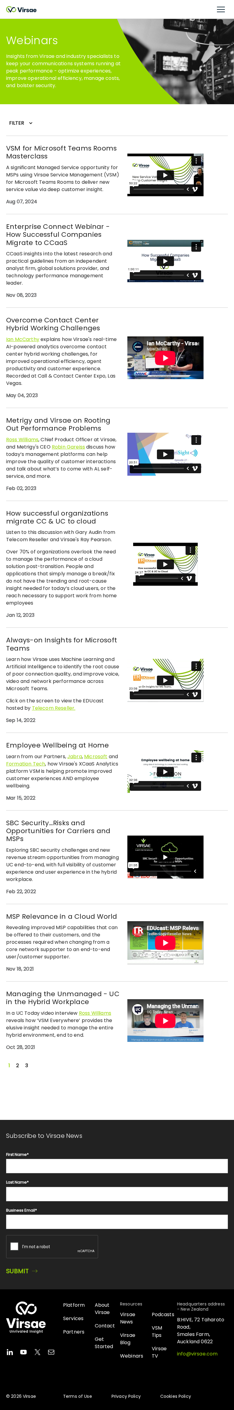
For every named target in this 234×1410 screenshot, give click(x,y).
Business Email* (21, 1210)
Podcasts (163, 1314)
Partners (73, 1331)
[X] (37, 1353)
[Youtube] (23, 1353)
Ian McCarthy (22, 339)
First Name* (17, 1154)
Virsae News (127, 1318)
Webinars (131, 1355)
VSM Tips (157, 1331)
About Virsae (102, 1309)
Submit (17, 1271)
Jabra (74, 756)
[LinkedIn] (9, 1353)
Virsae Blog (127, 1339)
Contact (105, 1325)
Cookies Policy (175, 1396)
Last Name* (17, 1182)
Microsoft (95, 756)
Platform (74, 1305)
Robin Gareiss (68, 446)
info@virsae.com (197, 1353)
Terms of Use (77, 1396)
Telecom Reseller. (54, 708)
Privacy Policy (126, 1396)
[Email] (51, 1353)
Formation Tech (25, 763)
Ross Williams (22, 439)
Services (73, 1318)
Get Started (104, 1343)
